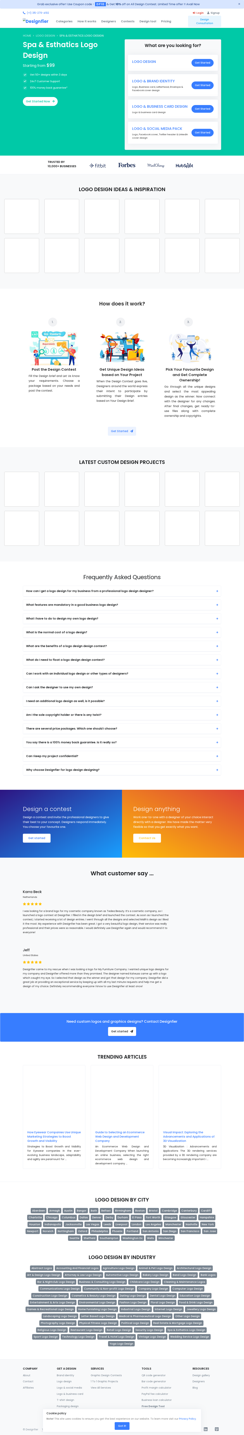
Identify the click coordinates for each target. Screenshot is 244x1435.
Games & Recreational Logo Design (50, 1309)
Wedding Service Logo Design (189, 1337)
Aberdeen (38, 1210)
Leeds (107, 1224)
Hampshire (207, 1217)
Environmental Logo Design (97, 1302)
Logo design (64, 1381)
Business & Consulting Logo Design (102, 1282)
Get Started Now (38, 101)
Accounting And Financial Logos (77, 1268)
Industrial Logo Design (135, 1309)
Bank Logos (208, 1275)
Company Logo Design (153, 1288)
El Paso (137, 1217)
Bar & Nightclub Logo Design (56, 1282)
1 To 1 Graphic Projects (104, 1381)
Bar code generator (154, 1381)
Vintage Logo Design (152, 1337)
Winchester (165, 1238)
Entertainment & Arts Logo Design (52, 1302)
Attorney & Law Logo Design (83, 1275)
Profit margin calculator (156, 1387)
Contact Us (147, 838)
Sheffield (89, 1238)
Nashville (191, 1224)
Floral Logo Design (163, 1302)
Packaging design (68, 1406)
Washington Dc (133, 1238)
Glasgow (170, 1217)
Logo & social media (69, 1387)
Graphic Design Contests (106, 1375)
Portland (132, 1231)
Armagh (54, 1210)
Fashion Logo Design (132, 1302)
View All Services (101, 1387)
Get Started (202, 62)
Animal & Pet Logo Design (156, 1268)
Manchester (173, 1224)
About (26, 1375)
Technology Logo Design (78, 1337)
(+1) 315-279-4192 (38, 13)
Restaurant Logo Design (86, 1330)
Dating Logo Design (133, 1295)
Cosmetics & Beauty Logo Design (94, 1295)
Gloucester (188, 1217)
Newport (32, 1231)
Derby (109, 1217)
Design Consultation (204, 21)
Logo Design (45, 36)
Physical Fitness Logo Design (98, 1323)
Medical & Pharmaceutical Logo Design (145, 1316)
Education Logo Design (195, 1295)
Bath (94, 1210)
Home (27, 36)
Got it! (122, 1426)
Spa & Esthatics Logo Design (186, 1330)
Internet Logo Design (168, 1309)
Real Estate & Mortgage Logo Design (177, 1323)
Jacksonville (73, 1224)
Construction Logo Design (50, 1295)
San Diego (169, 1231)
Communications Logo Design (60, 1288)
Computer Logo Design (187, 1288)
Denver (96, 1217)
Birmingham (123, 1210)
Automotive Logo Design (122, 1275)
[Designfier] (38, 21)
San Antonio (151, 1231)
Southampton (109, 1238)
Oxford (82, 1231)
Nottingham (66, 1231)
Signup (215, 13)
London (136, 1224)
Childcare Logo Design (145, 1282)
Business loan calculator (157, 1400)
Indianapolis (52, 1224)
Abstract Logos (41, 1268)
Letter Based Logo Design (98, 1316)
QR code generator (154, 1375)
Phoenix (117, 1231)
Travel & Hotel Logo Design (116, 1337)
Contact (28, 1381)
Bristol (153, 1210)
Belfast (106, 1210)
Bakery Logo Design (155, 1275)
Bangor (81, 1210)
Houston (34, 1224)
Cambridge (169, 1210)
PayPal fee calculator (155, 1394)
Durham (123, 1217)
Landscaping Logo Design (60, 1316)
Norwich (48, 1231)
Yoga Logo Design (121, 1344)
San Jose (210, 1231)
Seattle (74, 1238)
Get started (36, 838)
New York (208, 1224)
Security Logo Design (149, 1330)
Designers (199, 1381)
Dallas (84, 1217)
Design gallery (201, 1375)
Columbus (68, 1217)
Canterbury (189, 1210)
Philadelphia (99, 1231)
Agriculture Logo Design (119, 1268)
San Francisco (190, 1231)
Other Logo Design (187, 1316)
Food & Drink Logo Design (196, 1302)
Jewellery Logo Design (201, 1309)
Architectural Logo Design (194, 1268)
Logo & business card (70, 1394)
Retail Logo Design (119, 1330)
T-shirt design (65, 1400)
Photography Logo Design (58, 1323)
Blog (195, 1387)
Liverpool (121, 1224)
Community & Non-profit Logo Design (109, 1288)
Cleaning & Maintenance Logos (184, 1282)
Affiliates (28, 1387)
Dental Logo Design (162, 1295)
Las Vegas (92, 1224)
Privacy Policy (187, 1419)
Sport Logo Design (46, 1337)
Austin (68, 1210)
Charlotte (35, 1217)
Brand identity (65, 1375)
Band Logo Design (184, 1275)
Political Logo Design (135, 1323)
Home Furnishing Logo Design (97, 1309)
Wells (150, 1238)
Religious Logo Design (52, 1330)
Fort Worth (153, 1217)
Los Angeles (153, 1224)
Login (200, 13)
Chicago (52, 1217)
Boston (140, 1210)
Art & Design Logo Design (43, 1275)
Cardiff (206, 1210)
